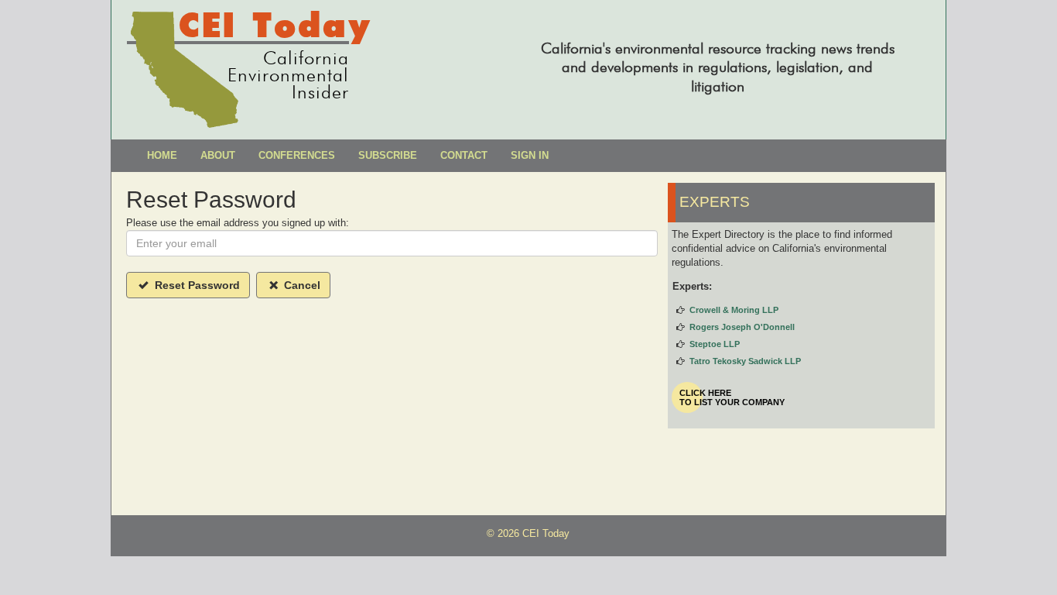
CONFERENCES (296, 155)
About (217, 155)
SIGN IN (530, 155)
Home (162, 155)
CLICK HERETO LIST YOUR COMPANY (732, 397)
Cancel (300, 285)
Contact (463, 155)
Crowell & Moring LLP (733, 310)
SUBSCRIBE (387, 155)
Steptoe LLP (714, 344)
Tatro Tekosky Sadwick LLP (745, 361)
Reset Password (196, 285)
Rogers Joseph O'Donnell (742, 327)
